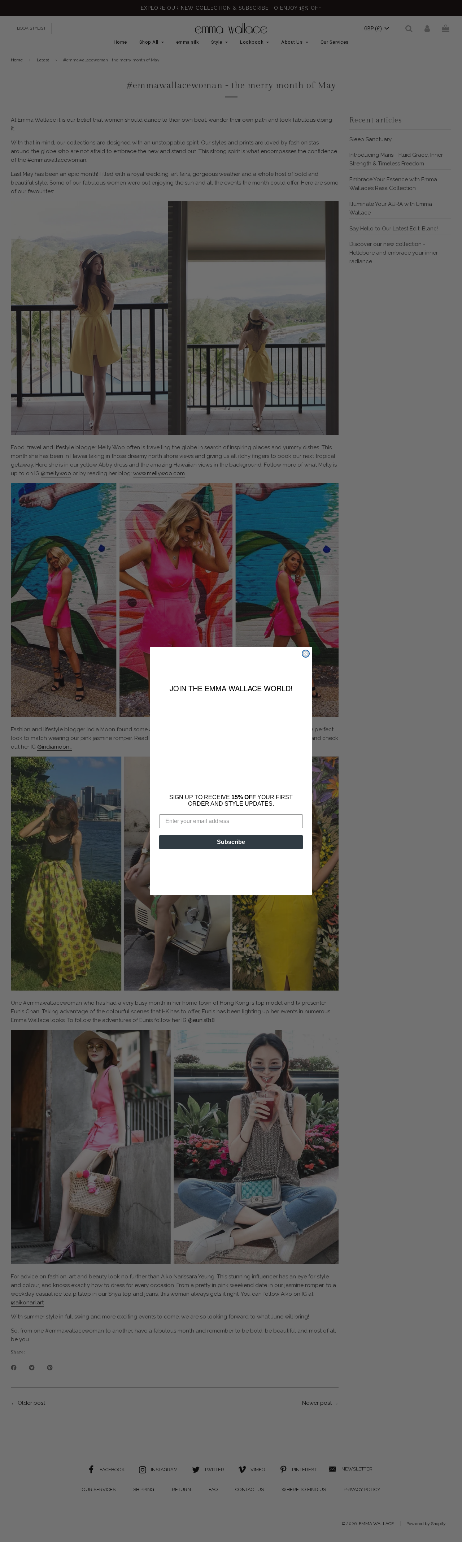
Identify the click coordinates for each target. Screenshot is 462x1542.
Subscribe (231, 836)
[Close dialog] (305, 659)
